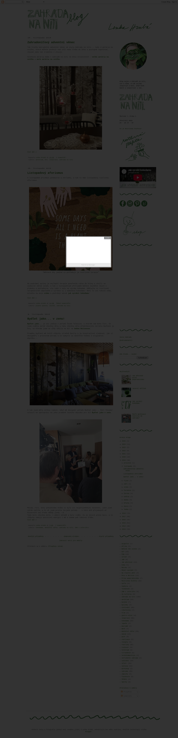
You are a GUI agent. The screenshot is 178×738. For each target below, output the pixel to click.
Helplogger (92, 265)
